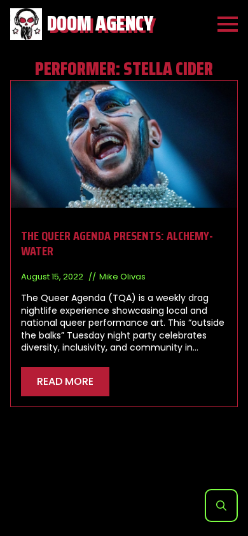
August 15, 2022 (53, 277)
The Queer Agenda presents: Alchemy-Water (117, 243)
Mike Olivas (122, 277)
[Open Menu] (227, 24)
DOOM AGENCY (100, 24)
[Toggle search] (221, 505)
